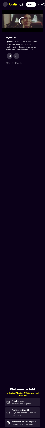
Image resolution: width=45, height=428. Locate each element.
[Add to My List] (9, 56)
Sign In (40, 4)
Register (31, 4)
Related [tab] (9, 63)
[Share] (16, 56)
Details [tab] (18, 63)
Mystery (9, 42)
